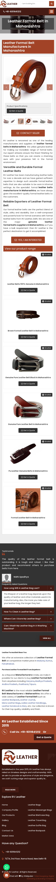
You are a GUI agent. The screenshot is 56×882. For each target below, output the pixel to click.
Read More (10, 790)
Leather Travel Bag (37, 820)
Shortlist (48, 254)
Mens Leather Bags (11, 703)
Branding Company (46, 878)
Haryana (30, 681)
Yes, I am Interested (30, 240)
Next (50, 87)
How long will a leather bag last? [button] (21, 588)
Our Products (8, 815)
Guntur (48, 660)
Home (5, 804)
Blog (4, 825)
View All (47, 638)
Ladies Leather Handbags (33, 703)
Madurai (41, 660)
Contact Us (7, 830)
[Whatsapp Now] (6, 867)
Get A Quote (29, 290)
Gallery (5, 820)
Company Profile (10, 810)
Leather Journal (27, 699)
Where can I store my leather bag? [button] (22, 618)
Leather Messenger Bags (40, 810)
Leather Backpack (10, 699)
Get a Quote (43, 737)
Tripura (32, 684)
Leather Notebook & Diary (14, 706)
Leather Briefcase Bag (38, 815)
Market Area (8, 835)
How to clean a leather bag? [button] (19, 611)
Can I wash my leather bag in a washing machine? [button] (25, 627)
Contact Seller (29, 133)
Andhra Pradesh (9, 684)
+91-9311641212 (13, 11)
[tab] (28, 588)
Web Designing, (41, 876)
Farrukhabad (8, 663)
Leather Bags (34, 804)
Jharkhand (23, 684)
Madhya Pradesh (43, 681)
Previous (6, 87)
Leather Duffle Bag (37, 825)
